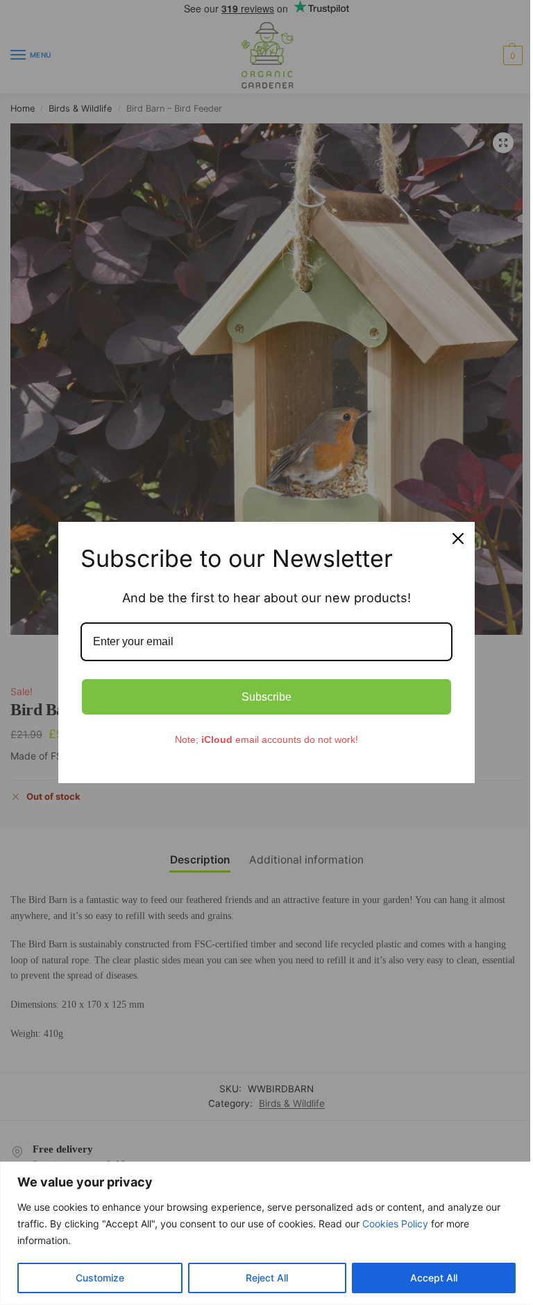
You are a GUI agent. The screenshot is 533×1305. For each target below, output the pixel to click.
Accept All (433, 1278)
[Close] (458, 538)
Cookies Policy (395, 1223)
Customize (100, 1278)
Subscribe (266, 697)
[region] (266, 1233)
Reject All (267, 1278)
